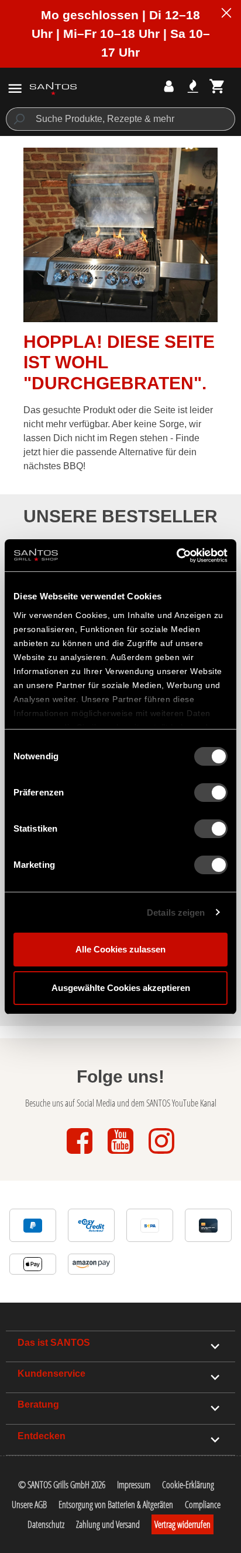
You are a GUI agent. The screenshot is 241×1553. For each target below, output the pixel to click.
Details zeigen (176, 912)
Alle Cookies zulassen (120, 949)
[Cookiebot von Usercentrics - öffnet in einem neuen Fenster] (176, 555)
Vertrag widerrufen (182, 1524)
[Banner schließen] (226, 14)
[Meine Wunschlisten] (193, 86)
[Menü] (15, 88)
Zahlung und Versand (108, 1524)
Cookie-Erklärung (188, 1484)
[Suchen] (18, 119)
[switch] (211, 792)
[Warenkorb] (217, 86)
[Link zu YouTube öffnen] (121, 1155)
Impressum (133, 1484)
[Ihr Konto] (169, 86)
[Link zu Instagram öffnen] (161, 1155)
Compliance (203, 1504)
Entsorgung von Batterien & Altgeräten (115, 1504)
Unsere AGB (29, 1504)
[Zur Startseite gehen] (53, 88)
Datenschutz (45, 1524)
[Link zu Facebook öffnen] (80, 1155)
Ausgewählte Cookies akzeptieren (120, 988)
